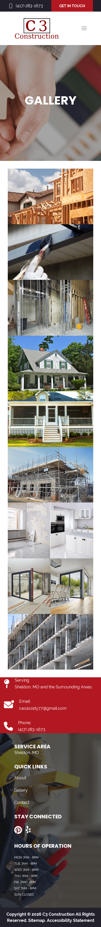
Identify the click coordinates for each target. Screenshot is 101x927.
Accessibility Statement (70, 920)
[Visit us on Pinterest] (18, 830)
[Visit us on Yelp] (28, 830)
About (20, 777)
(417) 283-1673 (29, 5)
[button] (84, 28)
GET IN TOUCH (72, 6)
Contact (21, 802)
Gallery (21, 790)
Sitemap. (36, 920)
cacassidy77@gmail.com (43, 708)
